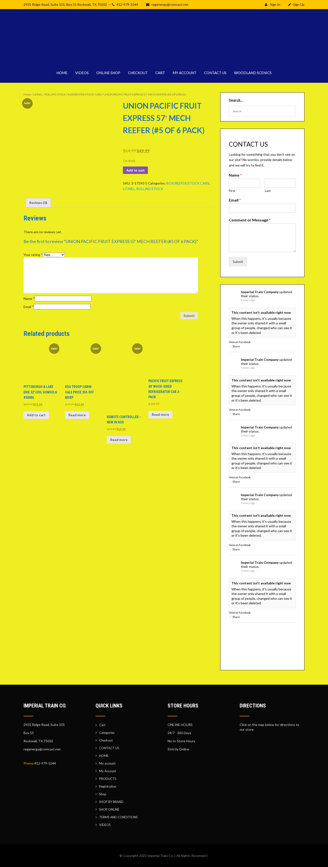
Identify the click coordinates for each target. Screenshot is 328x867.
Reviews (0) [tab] (38, 203)
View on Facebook (240, 342)
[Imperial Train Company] (164, 60)
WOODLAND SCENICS (253, 73)
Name (29, 299)
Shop (102, 794)
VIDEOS (82, 73)
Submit (238, 262)
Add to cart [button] (36, 415)
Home (27, 94)
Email (29, 307)
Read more (77, 415)
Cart (102, 725)
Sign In (274, 4)
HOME (61, 73)
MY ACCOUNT (184, 73)
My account (107, 763)
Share (236, 346)
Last (268, 191)
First (232, 191)
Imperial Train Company (260, 292)
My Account (107, 771)
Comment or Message (250, 220)
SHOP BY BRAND (111, 802)
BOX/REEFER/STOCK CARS (85, 94)
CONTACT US (215, 73)
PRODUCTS (107, 779)
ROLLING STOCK (55, 94)
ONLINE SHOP (108, 73)
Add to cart (135, 170)
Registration (107, 786)
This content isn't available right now (261, 312)
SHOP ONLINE (109, 809)
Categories (107, 733)
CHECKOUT (138, 73)
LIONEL (38, 94)
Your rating (33, 255)
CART (160, 73)
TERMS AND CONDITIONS (118, 817)
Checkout (106, 740)
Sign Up (298, 4)
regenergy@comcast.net (169, 4)
